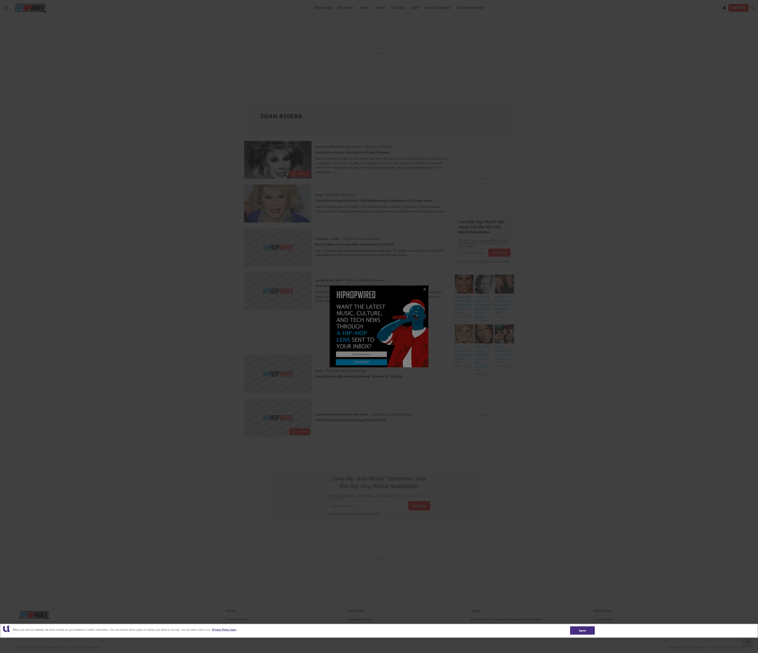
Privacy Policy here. (224, 629)
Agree (582, 630)
